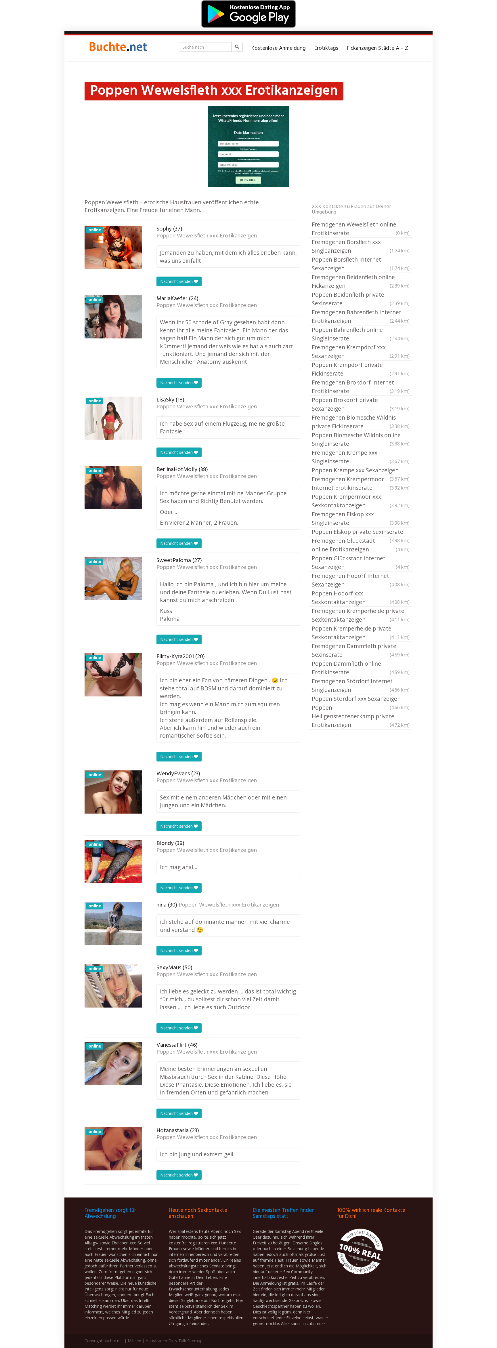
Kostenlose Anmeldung (278, 48)
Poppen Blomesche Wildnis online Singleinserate (361, 439)
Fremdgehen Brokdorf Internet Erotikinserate (361, 386)
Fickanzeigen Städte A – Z (377, 48)
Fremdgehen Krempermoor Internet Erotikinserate (361, 483)
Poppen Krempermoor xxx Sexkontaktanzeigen (361, 501)
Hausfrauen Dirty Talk (166, 1340)
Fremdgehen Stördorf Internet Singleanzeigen (361, 685)
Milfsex (134, 1340)
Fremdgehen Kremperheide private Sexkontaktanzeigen (361, 615)
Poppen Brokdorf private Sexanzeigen (361, 404)
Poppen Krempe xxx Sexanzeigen (361, 470)
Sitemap (194, 1340)
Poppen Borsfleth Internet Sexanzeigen (361, 264)
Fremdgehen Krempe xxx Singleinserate (361, 457)
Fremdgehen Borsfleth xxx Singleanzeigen (361, 246)
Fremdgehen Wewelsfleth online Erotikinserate (361, 228)
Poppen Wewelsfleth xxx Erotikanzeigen (206, 236)
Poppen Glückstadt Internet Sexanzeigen (361, 562)
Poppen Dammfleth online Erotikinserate (361, 668)
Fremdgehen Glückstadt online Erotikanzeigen (361, 545)
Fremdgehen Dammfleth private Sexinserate (361, 650)
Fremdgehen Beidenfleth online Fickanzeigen (361, 281)
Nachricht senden (177, 281)
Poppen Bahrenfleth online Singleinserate (361, 334)
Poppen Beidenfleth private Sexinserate (361, 299)
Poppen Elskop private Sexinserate (361, 532)
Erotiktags (326, 48)
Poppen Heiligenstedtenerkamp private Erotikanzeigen (361, 716)
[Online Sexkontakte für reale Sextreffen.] (117, 48)
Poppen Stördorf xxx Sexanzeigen (361, 699)
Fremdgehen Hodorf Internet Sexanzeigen (361, 580)
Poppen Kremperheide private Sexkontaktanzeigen (361, 633)
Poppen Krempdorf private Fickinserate (361, 369)
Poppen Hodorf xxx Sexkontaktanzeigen (361, 597)
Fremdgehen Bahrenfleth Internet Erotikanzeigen (361, 316)
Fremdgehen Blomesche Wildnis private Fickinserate (361, 422)
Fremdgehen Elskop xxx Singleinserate (361, 518)
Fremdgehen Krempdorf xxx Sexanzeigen (361, 351)
